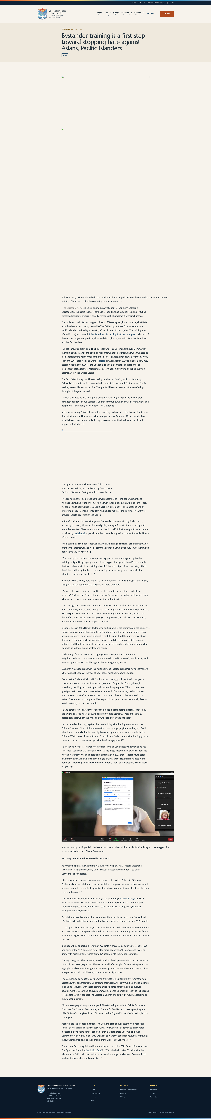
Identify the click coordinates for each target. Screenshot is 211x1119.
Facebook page (127, 898)
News (134, 3)
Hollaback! (79, 533)
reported (100, 361)
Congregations (95, 1093)
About (93, 1090)
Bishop (122, 1097)
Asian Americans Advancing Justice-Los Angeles (112, 334)
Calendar (141, 3)
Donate (167, 14)
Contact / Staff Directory (155, 3)
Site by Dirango (152, 1113)
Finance (93, 1097)
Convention (154, 1097)
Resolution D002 (93, 1050)
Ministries (153, 1090)
